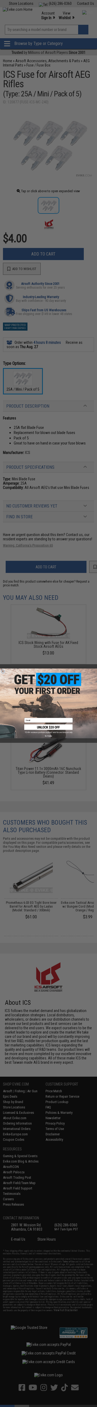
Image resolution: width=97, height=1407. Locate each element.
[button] (48, 729)
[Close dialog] (3, 671)
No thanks (48, 736)
